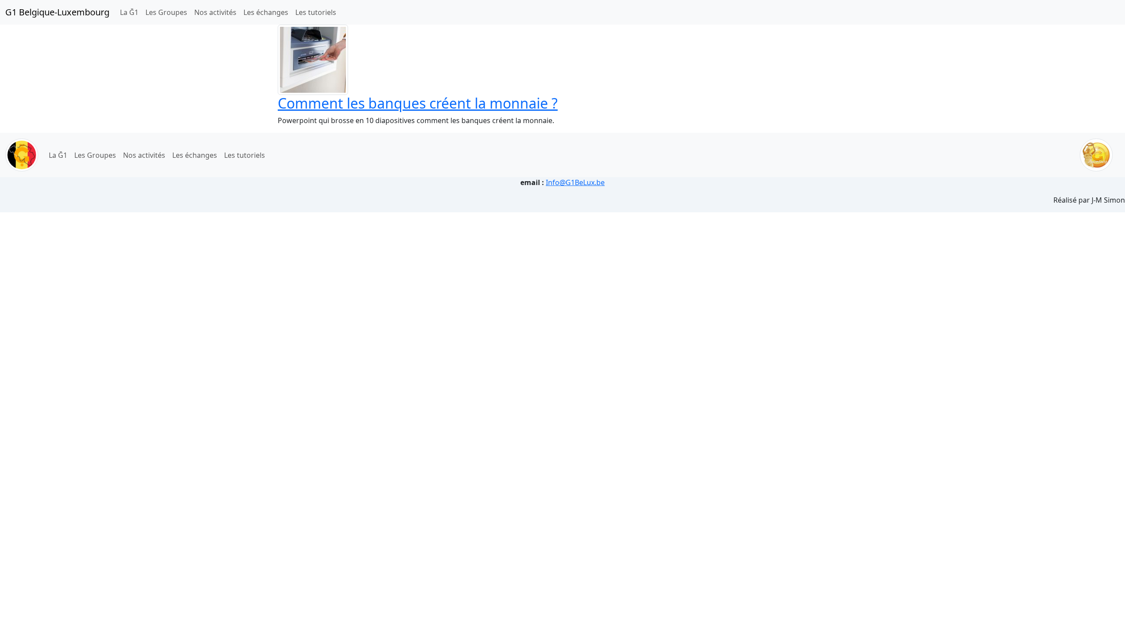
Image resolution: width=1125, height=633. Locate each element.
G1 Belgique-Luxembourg (57, 12)
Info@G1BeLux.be (575, 182)
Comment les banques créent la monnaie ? (418, 103)
